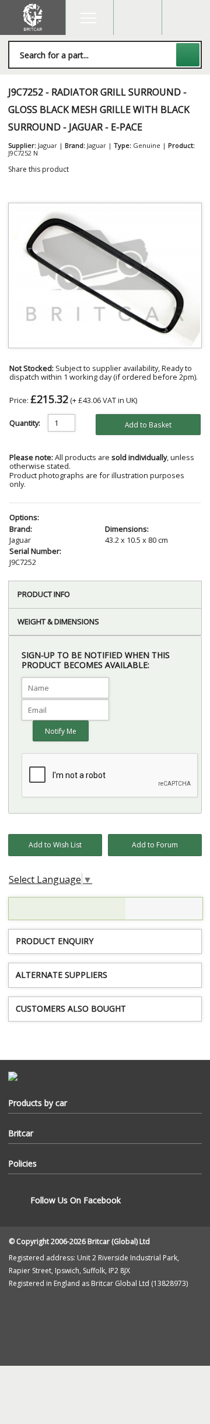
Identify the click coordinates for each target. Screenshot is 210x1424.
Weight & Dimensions (58, 621)
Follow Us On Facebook (75, 1200)
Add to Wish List (55, 845)
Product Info (44, 594)
